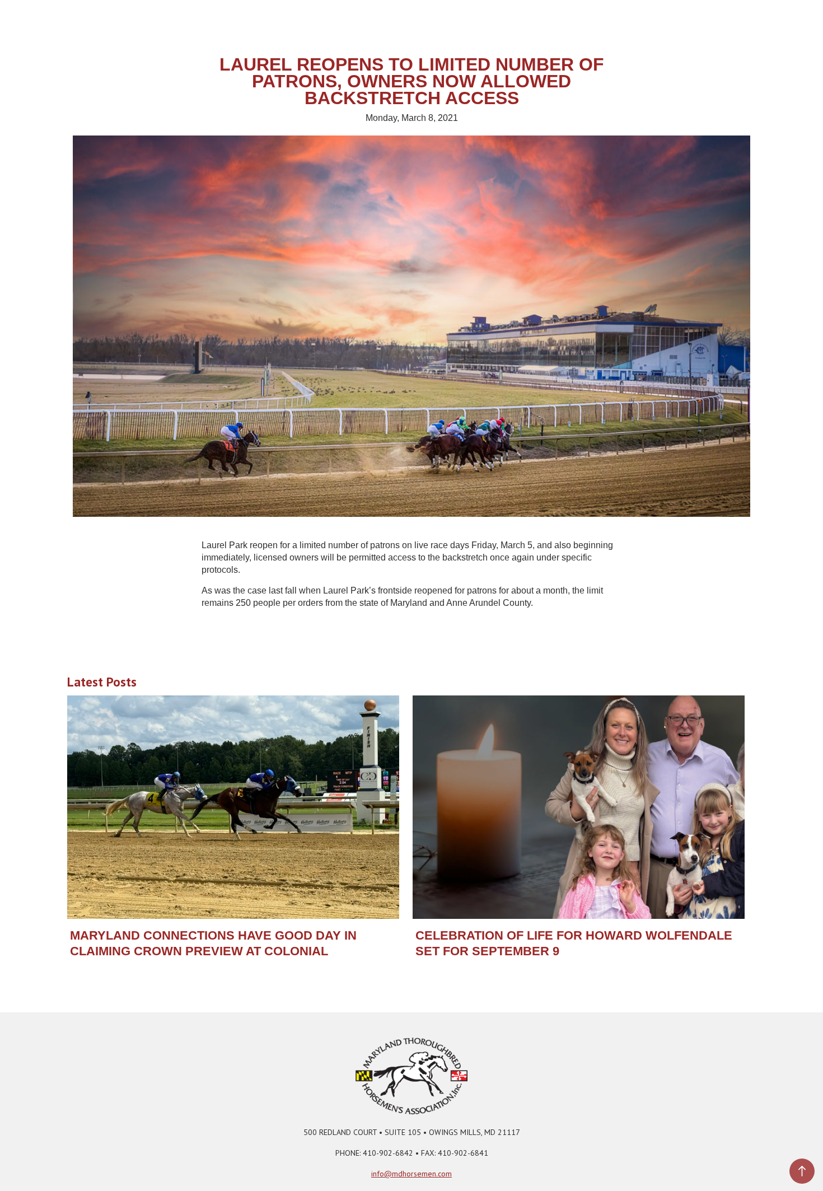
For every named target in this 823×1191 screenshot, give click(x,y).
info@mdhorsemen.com (411, 1174)
